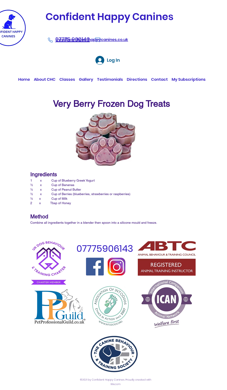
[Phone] (50, 40)
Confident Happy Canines (109, 16)
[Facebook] (95, 266)
